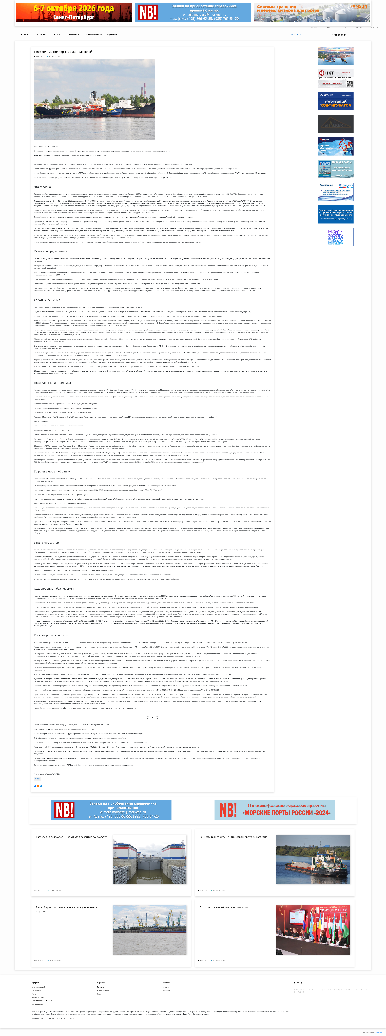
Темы (34, 994)
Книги (328, 27)
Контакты (374, 27)
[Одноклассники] (38, 786)
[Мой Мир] (41, 786)
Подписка (344, 27)
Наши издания (103, 990)
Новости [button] (26, 35)
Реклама (359, 27)
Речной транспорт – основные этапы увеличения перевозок (66, 909)
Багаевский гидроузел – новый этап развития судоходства (71, 836)
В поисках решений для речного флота (224, 907)
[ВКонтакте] (35, 786)
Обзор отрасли (74, 35)
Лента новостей (38, 987)
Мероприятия (112, 35)
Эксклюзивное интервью (93, 35)
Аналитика (36, 990)
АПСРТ (37, 779)
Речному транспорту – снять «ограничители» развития (233, 836)
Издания (314, 27)
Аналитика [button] (42, 35)
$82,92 (293, 35)
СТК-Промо (378, 1032)
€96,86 (299, 35)
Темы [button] (58, 35)
